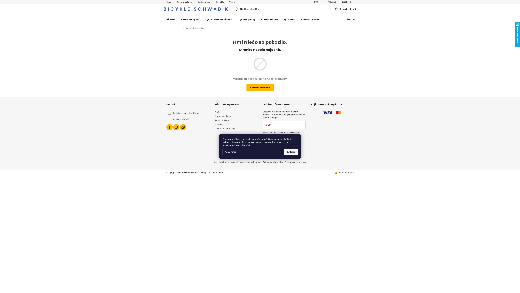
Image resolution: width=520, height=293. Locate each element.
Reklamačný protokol (273, 162)
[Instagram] (176, 127)
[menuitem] (171, 19)
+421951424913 (181, 119)
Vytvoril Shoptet (346, 172)
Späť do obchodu (260, 87)
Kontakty (220, 2)
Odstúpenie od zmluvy (295, 162)
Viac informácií (243, 145)
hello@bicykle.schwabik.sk (186, 113)
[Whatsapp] (183, 127)
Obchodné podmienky (225, 128)
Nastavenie (230, 152)
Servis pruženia (204, 2)
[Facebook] (169, 127)
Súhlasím (291, 152)
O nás (168, 2)
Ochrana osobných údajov (249, 162)
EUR (316, 2)
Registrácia (346, 2)
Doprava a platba (184, 2)
